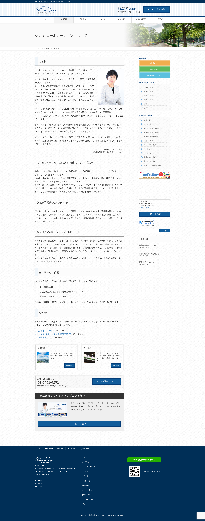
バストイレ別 (148, 153)
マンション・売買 (150, 145)
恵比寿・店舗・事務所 (151, 132)
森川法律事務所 (41, 337)
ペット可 (147, 149)
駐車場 (146, 108)
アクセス (87, 476)
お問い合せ (85, 449)
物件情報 (85, 485)
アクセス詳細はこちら (146, 207)
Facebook (38, 480)
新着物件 (147, 120)
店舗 (145, 104)
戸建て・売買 (148, 141)
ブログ (84, 504)
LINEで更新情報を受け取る (144, 460)
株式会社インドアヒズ (44, 331)
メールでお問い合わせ (157, 9)
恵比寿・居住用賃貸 (151, 136)
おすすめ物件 (148, 124)
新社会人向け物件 (150, 157)
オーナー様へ (87, 490)
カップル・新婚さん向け (152, 165)
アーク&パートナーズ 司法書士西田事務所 (53, 334)
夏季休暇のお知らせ (146, 262)
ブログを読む (79, 424)
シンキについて (89, 467)
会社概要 (60, 449)
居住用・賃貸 (148, 87)
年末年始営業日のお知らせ (149, 245)
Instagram (38, 486)
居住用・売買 (148, 95)
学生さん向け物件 (150, 161)
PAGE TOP (198, 503)
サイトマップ (72, 449)
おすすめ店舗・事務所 (151, 128)
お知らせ (87, 481)
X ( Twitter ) (39, 483)
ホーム (84, 457)
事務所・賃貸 (148, 91)
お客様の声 (86, 495)
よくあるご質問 (88, 499)
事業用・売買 (148, 100)
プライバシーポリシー (45, 449)
